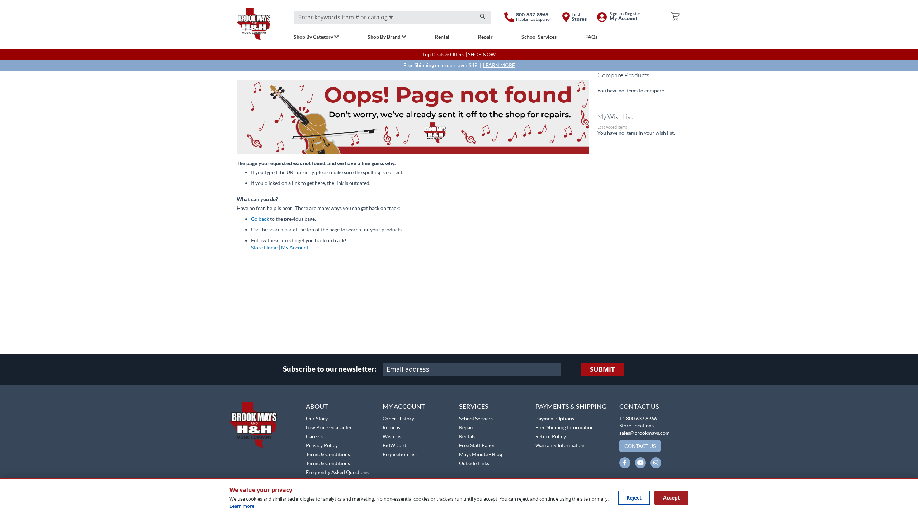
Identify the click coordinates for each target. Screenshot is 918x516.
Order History (398, 418)
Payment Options (554, 418)
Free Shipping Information (564, 427)
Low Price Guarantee (329, 427)
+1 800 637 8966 (638, 418)
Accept (671, 497)
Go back (260, 219)
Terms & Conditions (328, 454)
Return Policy (550, 436)
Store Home (264, 247)
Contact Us (639, 406)
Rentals (467, 436)
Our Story (317, 418)
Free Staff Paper (477, 445)
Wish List (393, 436)
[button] (24, 398)
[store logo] (253, 24)
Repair (466, 427)
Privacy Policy (322, 445)
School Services (476, 418)
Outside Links (474, 463)
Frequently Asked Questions (337, 472)
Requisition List (400, 454)
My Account (294, 247)
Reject (634, 497)
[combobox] (392, 17)
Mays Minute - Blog (480, 454)
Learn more (242, 506)
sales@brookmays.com (644, 433)
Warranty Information (560, 445)
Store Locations (636, 425)
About (317, 406)
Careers (314, 436)
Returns (391, 427)
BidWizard (394, 445)
